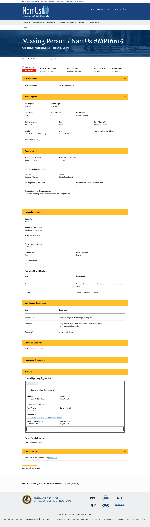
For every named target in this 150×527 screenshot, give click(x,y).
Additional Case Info (33, 343)
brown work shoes (66, 332)
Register (100, 9)
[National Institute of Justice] (119, 497)
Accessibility (9, 519)
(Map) (44, 169)
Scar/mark (29, 284)
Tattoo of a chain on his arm (87, 292)
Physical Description (33, 212)
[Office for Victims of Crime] (105, 505)
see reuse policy (50, 59)
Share (126, 10)
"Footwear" (29, 332)
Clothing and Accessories (35, 303)
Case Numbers (30, 78)
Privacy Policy (59, 519)
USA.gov (130, 519)
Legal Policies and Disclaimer (78, 519)
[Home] (36, 11)
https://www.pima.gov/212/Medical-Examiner (44, 417)
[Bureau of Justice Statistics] (106, 499)
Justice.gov (140, 519)
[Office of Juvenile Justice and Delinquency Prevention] (93, 506)
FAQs (108, 9)
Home (25, 27)
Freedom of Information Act (114, 519)
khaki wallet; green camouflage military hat (75, 318)
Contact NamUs (31, 451)
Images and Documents (34, 360)
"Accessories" (30, 318)
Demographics (30, 97)
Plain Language (46, 519)
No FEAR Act (96, 519)
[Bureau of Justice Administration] (92, 497)
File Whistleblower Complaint (27, 519)
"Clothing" (28, 324)
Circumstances (30, 151)
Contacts (28, 372)
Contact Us (118, 9)
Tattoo (27, 292)
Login (92, 9)
